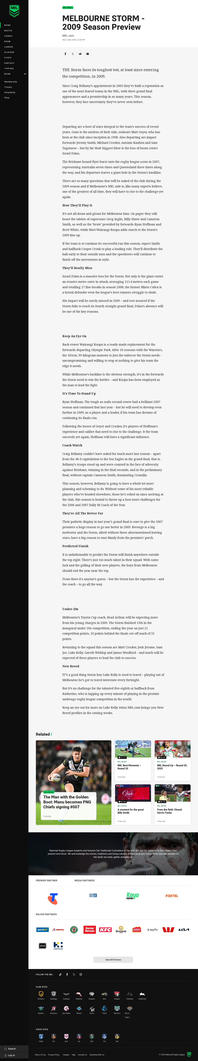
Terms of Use (40, 1054)
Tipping (9, 68)
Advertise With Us (97, 1054)
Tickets (8, 87)
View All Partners (113, 959)
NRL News (67, 8)
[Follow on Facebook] (67, 974)
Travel (8, 36)
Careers (66, 1054)
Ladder (8, 47)
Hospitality (9, 92)
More (7, 74)
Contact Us (82, 1054)
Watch (8, 30)
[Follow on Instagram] (81, 974)
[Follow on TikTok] (60, 974)
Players (9, 52)
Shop (6, 97)
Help (73, 1054)
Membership (10, 81)
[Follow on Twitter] (74, 974)
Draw (7, 41)
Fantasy (9, 63)
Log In (11, 1055)
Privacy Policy (53, 1054)
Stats (8, 57)
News (7, 25)
